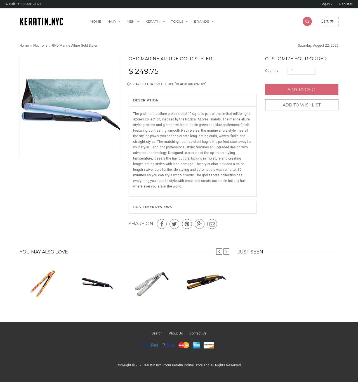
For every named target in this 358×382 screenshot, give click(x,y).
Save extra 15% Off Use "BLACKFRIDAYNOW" (169, 84)
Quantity (271, 71)
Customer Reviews (152, 207)
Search (157, 333)
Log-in (326, 4)
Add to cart (302, 89)
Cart (325, 21)
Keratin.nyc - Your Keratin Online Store (173, 365)
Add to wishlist (302, 105)
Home (95, 21)
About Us (176, 333)
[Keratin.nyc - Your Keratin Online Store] (41, 21)
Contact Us (198, 333)
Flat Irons (40, 46)
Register (345, 4)
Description (146, 100)
